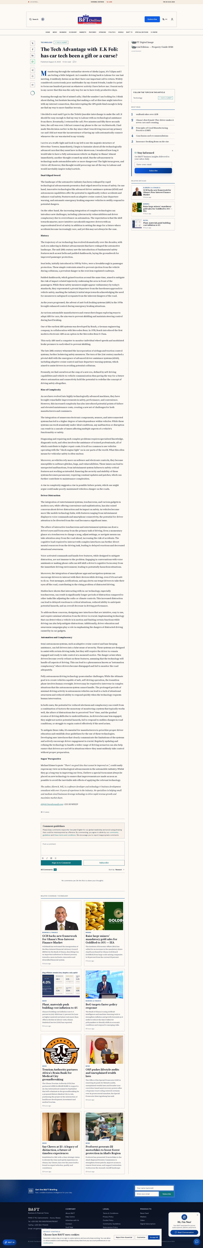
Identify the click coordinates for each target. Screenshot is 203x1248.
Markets (143, 1217)
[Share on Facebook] (32, 49)
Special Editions (141, 32)
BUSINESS (63, 32)
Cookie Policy (108, 1220)
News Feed (144, 1213)
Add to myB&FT (62, 42)
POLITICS (112, 32)
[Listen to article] (32, 84)
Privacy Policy (108, 1217)
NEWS (55, 32)
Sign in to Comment (61, 863)
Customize (141, 1237)
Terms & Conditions (110, 1213)
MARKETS (83, 32)
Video (142, 1220)
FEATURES (92, 32)
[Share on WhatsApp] (32, 61)
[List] (55, 858)
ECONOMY (73, 32)
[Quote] (51, 858)
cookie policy (48, 1243)
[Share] (32, 70)
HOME (48, 32)
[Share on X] (32, 43)
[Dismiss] (172, 151)
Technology (46, 42)
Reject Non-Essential (124, 1237)
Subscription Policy (110, 1227)
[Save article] (32, 76)
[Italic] (47, 858)
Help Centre (70, 1217)
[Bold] (43, 858)
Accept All (154, 1237)
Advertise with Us (72, 1220)
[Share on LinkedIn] (32, 55)
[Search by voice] (42, 19)
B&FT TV (129, 32)
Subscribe (152, 19)
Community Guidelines (112, 1224)
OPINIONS (102, 32)
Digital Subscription (147, 1224)
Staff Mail (69, 1227)
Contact (69, 1224)
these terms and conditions (65, 835)
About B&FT (70, 1213)
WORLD (121, 32)
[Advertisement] (153, 69)
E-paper (154, 32)
